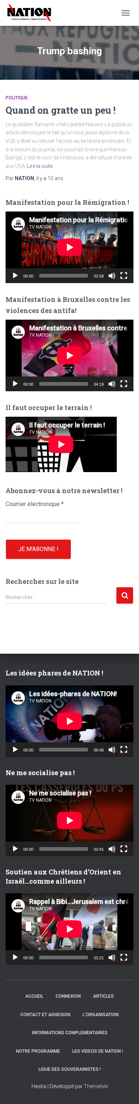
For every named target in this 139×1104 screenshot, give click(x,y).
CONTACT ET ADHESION (45, 1014)
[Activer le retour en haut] (124, 1089)
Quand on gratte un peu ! (61, 110)
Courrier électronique (35, 504)
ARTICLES (103, 996)
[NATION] (32, 13)
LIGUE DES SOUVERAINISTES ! (70, 1069)
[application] (69, 247)
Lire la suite (40, 166)
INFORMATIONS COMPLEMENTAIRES (69, 1032)
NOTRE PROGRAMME (38, 1051)
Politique (17, 97)
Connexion (68, 996)
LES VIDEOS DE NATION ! (97, 1051)
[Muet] (112, 275)
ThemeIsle (96, 1086)
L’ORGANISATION (101, 1014)
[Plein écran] (124, 275)
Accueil (34, 996)
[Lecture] (15, 275)
